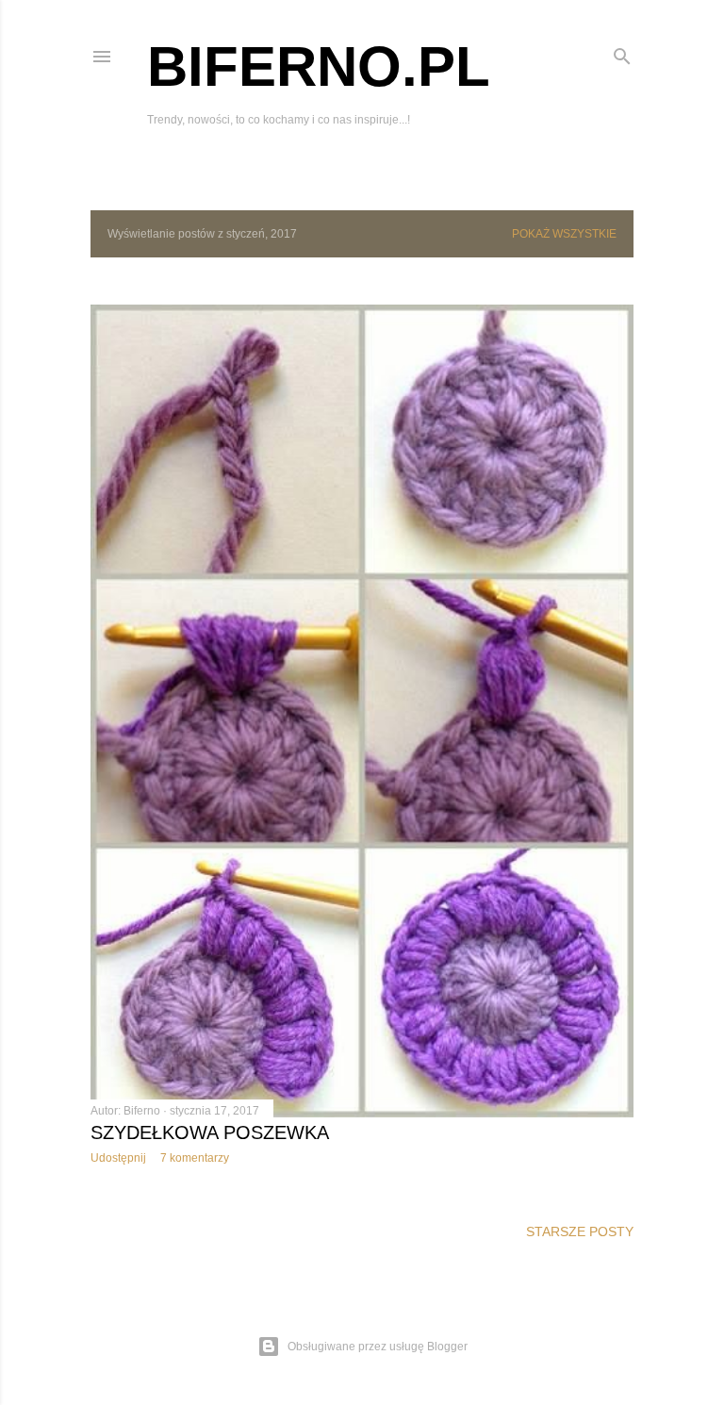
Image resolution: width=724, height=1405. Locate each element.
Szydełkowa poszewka (209, 1132)
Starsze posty (580, 1231)
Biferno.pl (318, 66)
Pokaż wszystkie (564, 233)
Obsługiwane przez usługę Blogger (378, 1346)
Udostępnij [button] (118, 1158)
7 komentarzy (194, 1158)
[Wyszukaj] (622, 52)
